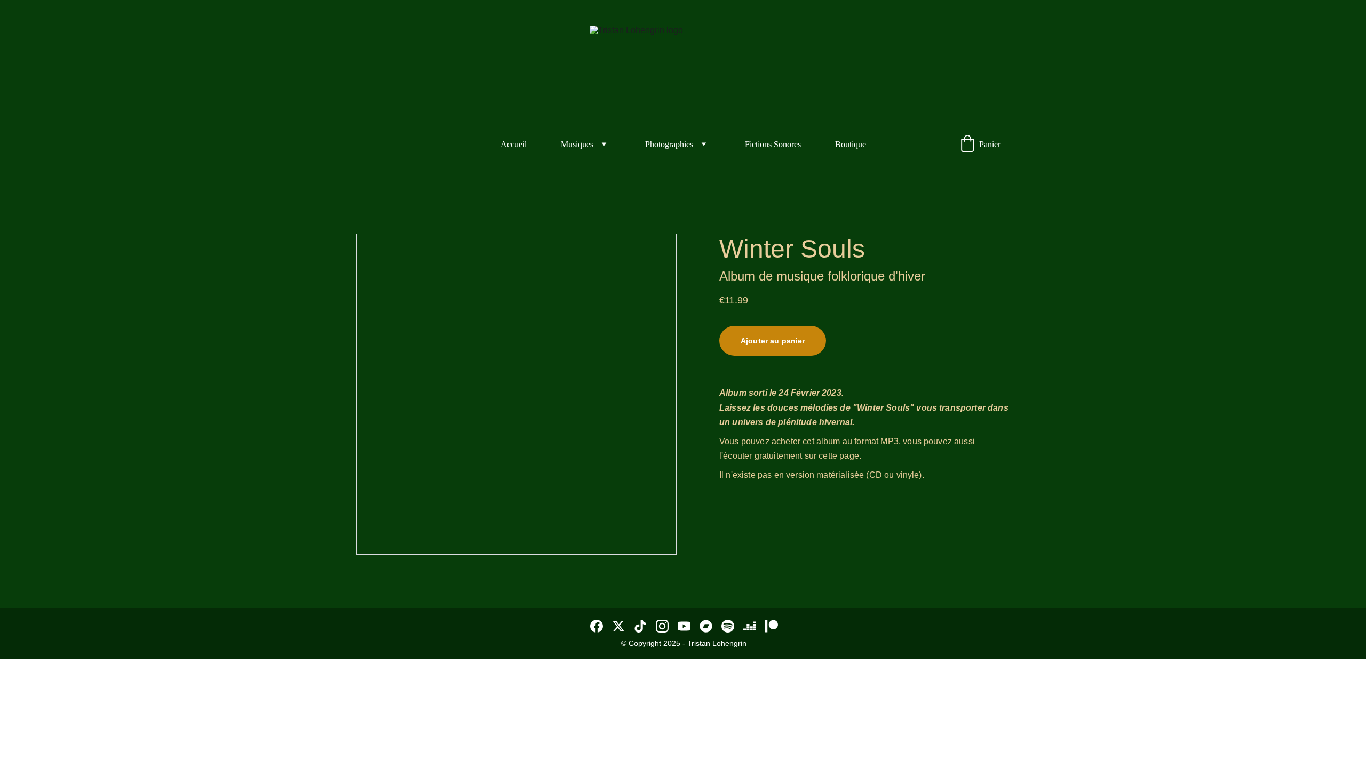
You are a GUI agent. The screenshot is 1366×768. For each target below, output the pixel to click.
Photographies (669, 144)
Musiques (577, 144)
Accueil (514, 144)
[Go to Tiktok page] (640, 626)
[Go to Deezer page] (749, 626)
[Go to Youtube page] (684, 626)
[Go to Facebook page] (596, 626)
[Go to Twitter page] (618, 626)
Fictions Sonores (773, 144)
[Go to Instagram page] (662, 626)
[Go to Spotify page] (727, 626)
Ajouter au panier (773, 341)
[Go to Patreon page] (771, 626)
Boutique (850, 144)
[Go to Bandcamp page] (706, 626)
